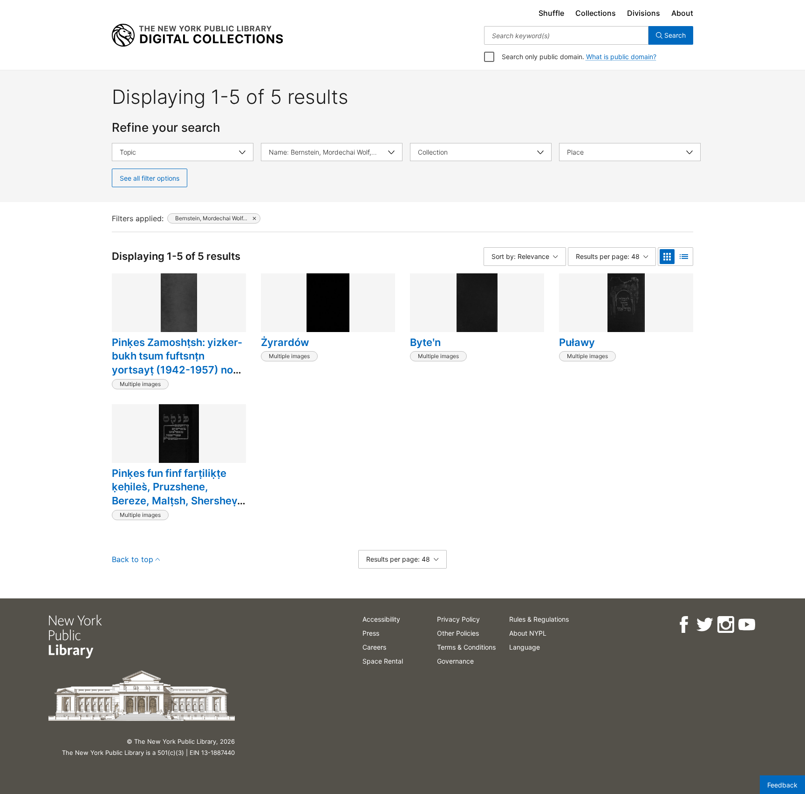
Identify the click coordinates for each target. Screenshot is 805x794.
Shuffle (551, 13)
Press (370, 633)
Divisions (643, 13)
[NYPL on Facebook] (684, 624)
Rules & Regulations (539, 619)
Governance (455, 661)
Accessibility (381, 619)
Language (524, 647)
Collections (595, 13)
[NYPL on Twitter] (705, 624)
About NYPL (527, 633)
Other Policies (458, 633)
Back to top (132, 559)
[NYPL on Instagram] (725, 624)
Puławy (577, 342)
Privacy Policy (458, 619)
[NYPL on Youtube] (746, 624)
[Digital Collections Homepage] (197, 35)
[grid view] (667, 256)
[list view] (683, 256)
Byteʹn (425, 342)
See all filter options (149, 178)
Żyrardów (285, 342)
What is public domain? (621, 57)
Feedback (782, 785)
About (682, 13)
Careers (374, 647)
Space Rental (382, 661)
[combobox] (566, 35)
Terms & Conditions (466, 647)
